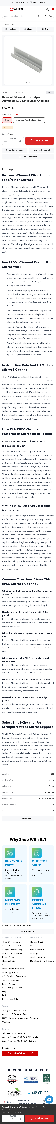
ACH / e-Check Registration (14, 976)
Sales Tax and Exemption (13, 969)
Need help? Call (16, 925)
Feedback (12, 29)
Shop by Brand (36, 942)
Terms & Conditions (10, 980)
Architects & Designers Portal (15, 1014)
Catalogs (34, 953)
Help (4, 992)
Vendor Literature (37, 957)
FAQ (4, 995)
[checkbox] (20, 157)
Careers (5, 965)
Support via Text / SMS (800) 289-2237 (20, 1041)
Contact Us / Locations (12, 953)
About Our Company (11, 942)
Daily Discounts (37, 950)
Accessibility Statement (12, 988)
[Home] (17, 9)
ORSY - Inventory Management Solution (20, 1018)
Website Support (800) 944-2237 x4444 (20, 1037)
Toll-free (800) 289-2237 (13, 1033)
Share (29, 29)
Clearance (34, 946)
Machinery (6, 1022)
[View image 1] (28, 60)
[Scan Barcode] (50, 16)
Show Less (26, 818)
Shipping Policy (9, 961)
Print (47, 29)
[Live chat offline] (49, 1099)
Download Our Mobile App (42, 961)
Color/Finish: (10, 115)
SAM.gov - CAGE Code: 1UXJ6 (15, 1011)
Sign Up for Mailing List (18, 1053)
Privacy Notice (8, 984)
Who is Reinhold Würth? (12, 946)
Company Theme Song (12, 950)
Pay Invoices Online (11, 999)
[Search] (39, 16)
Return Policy (8, 957)
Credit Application (10, 972)
